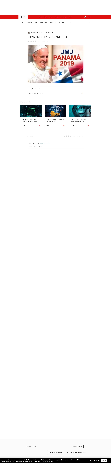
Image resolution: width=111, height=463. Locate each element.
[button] (70, 17)
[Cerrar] (109, 460)
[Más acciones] (82, 33)
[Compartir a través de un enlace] (39, 88)
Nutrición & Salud (32, 22)
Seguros (70, 22)
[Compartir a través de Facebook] (28, 88)
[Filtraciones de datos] (55, 111)
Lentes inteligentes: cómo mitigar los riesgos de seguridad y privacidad (78, 120)
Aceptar (104, 460)
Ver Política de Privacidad (47, 461)
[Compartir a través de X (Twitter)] (32, 88)
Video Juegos (43, 22)
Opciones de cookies (94, 460)
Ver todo (89, 102)
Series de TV (53, 22)
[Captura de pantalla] (31, 111)
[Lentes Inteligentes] (80, 111)
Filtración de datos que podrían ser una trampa (55, 120)
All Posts (22, 22)
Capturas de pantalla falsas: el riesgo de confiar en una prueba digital (30, 120)
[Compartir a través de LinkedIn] (35, 88)
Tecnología (61, 22)
